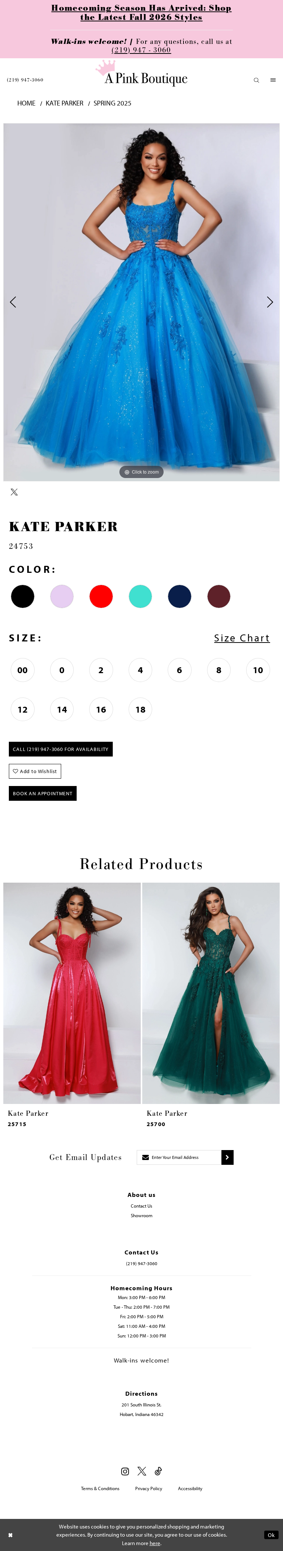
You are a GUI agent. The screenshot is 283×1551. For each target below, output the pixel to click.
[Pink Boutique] (141, 73)
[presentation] (72, 993)
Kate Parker (64, 103)
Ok (271, 1534)
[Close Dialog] (10, 1535)
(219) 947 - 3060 (141, 50)
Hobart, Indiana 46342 (142, 1414)
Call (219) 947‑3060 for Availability (61, 749)
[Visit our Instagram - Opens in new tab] (125, 1471)
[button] (257, 80)
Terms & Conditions (100, 1488)
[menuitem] (25, 80)
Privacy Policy (148, 1488)
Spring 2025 (113, 103)
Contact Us (141, 1206)
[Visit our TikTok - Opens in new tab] (158, 1471)
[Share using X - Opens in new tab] (14, 492)
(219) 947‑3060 (25, 80)
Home (26, 103)
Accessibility (190, 1488)
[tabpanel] (141, 302)
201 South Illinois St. (141, 1405)
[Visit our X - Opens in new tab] (141, 1471)
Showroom (142, 1215)
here (155, 1543)
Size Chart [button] (242, 637)
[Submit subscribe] (227, 1157)
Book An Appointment (43, 793)
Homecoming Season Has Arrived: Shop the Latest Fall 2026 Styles (141, 13)
